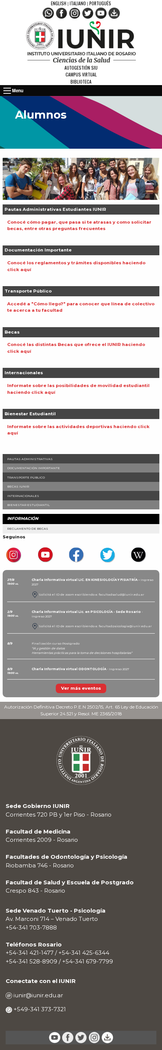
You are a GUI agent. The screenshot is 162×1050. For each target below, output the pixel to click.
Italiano (78, 3)
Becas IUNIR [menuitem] (18, 486)
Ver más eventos (81, 688)
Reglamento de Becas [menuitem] (27, 528)
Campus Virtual (81, 74)
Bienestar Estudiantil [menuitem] (28, 505)
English (59, 3)
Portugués (100, 3)
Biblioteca (81, 81)
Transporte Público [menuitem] (26, 477)
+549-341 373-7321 (39, 1009)
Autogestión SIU (81, 67)
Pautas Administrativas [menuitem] (30, 459)
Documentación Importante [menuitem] (33, 468)
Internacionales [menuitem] (23, 496)
